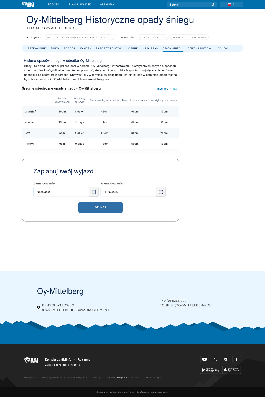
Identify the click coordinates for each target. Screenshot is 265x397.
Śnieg (55, 48)
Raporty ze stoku (110, 48)
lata (175, 88)
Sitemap (96, 377)
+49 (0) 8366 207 (173, 300)
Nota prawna (30, 377)
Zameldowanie (44, 183)
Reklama (84, 359)
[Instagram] (226, 359)
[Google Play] (210, 369)
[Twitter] (215, 359)
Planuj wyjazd (79, 4)
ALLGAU (33, 28)
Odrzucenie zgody (153, 377)
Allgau (106, 37)
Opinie (133, 48)
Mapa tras (150, 48)
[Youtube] (204, 359)
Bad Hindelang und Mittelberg (70, 37)
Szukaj (100, 207)
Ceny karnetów (199, 48)
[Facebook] (236, 359)
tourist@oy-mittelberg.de (186, 305)
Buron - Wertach (152, 37)
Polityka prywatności (51, 377)
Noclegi (222, 48)
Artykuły (107, 4)
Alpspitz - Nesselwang (189, 37)
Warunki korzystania (77, 377)
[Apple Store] (231, 369)
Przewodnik (37, 48)
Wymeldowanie (111, 183)
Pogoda (54, 4)
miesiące (162, 88)
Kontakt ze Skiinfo (58, 359)
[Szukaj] (212, 4)
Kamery (85, 48)
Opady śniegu (173, 48)
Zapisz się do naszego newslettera (62, 364)
